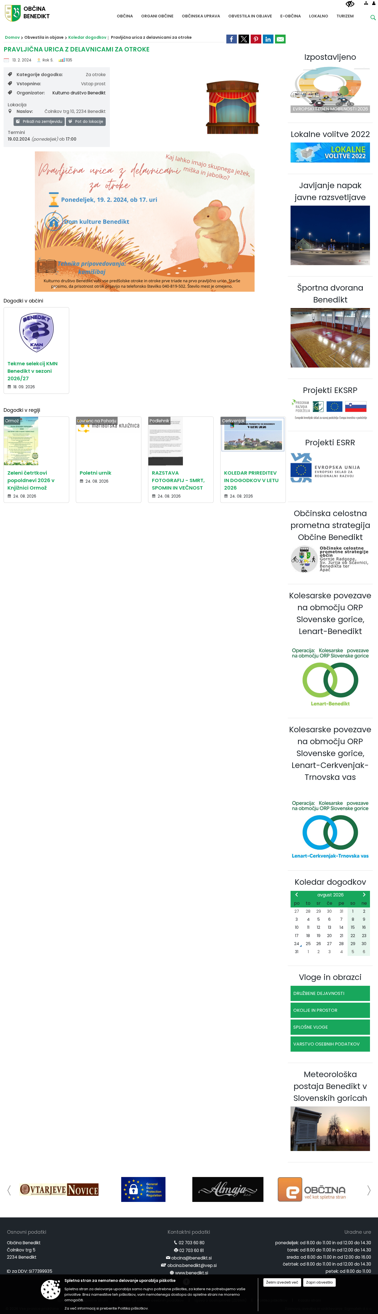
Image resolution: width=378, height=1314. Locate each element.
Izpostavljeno (330, 57)
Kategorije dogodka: (40, 74)
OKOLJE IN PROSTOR (315, 1010)
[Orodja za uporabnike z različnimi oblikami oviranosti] (350, 4)
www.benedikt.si (191, 1273)
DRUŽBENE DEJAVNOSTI (318, 993)
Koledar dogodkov (87, 37)
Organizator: (31, 93)
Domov (12, 37)
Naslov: (25, 111)
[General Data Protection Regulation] (143, 1189)
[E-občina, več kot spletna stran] (313, 1189)
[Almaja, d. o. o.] (228, 1189)
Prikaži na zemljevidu (42, 121)
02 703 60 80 (191, 1243)
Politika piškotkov (133, 1308)
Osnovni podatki (26, 1232)
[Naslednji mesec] (364, 894)
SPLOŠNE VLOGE (310, 1027)
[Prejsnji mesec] (296, 894)
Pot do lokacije (88, 121)
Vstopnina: (29, 84)
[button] (9, 1190)
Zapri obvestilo (319, 1282)
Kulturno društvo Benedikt (79, 93)
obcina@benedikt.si (191, 1258)
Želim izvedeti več (282, 1282)
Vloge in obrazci (330, 977)
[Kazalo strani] (366, 3)
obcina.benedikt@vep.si (192, 1265)
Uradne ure (358, 1232)
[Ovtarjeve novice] (59, 1189)
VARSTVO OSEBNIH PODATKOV (326, 1044)
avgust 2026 (330, 895)
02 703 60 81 (191, 1250)
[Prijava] (374, 3)
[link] (231, 39)
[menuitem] (125, 14)
